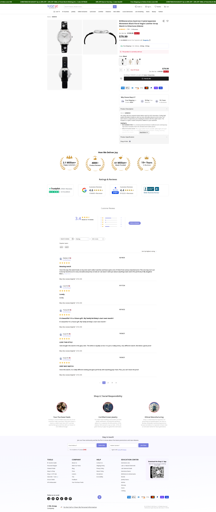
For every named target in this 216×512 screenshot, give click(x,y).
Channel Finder (51, 468)
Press (73, 471)
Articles (123, 482)
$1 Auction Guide (52, 463)
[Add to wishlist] (167, 21)
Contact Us (100, 463)
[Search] (115, 6)
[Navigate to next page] (116, 382)
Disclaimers (100, 474)
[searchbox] (65, 239)
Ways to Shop (51, 471)
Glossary (123, 485)
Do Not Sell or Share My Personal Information (80, 507)
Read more (67, 274)
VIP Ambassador (51, 482)
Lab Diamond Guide (126, 468)
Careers (74, 474)
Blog (73, 468)
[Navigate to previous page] (100, 382)
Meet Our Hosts (76, 465)
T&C (73, 477)
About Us (74, 463)
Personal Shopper (52, 465)
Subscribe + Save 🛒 (52, 477)
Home (123, 488)
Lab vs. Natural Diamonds (128, 465)
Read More (143, 132)
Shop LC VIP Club (52, 474)
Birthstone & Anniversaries (128, 474)
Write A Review (134, 223)
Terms (119, 449)
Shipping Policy (101, 465)
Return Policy (100, 471)
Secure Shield (51, 479)
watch (66, 247)
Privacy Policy (100, 468)
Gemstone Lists (125, 463)
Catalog (123, 490)
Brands (123, 477)
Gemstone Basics (126, 471)
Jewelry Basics (125, 479)
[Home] (55, 7)
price (61, 247)
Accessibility (100, 477)
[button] (149, 40)
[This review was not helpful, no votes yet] (80, 279)
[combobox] (89, 6)
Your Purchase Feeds (77, 482)
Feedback (74, 479)
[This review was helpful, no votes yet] (77, 279)
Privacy (124, 449)
